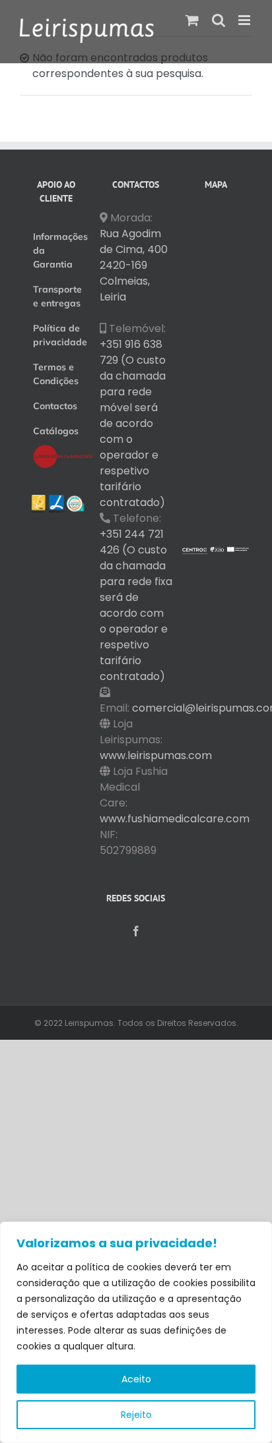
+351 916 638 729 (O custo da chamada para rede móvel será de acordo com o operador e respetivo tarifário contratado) (133, 423)
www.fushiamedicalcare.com (175, 818)
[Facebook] (136, 931)
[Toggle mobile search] (218, 20)
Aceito (136, 1379)
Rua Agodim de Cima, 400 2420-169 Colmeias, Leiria (134, 265)
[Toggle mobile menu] (245, 20)
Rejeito (136, 1414)
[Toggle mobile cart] (192, 20)
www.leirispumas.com (156, 755)
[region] (136, 1332)
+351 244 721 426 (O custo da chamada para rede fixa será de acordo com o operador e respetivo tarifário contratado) (136, 605)
